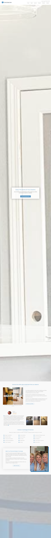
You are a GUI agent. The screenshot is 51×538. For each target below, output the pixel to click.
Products (39, 3)
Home (28, 3)
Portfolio (43, 3)
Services (35, 3)
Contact (47, 3)
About (32, 3)
